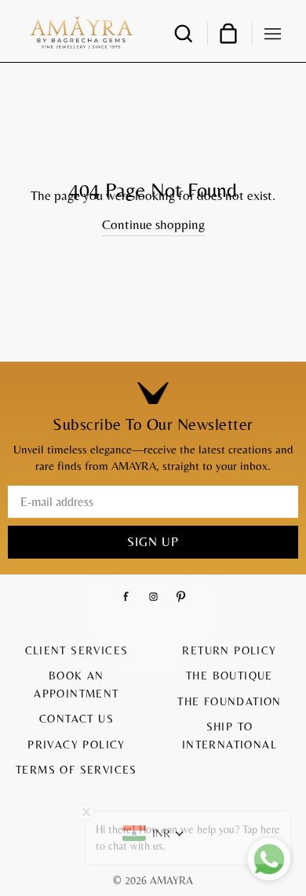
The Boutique (229, 675)
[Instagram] (153, 597)
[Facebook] (126, 597)
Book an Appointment (76, 684)
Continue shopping (153, 224)
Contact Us (76, 718)
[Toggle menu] (273, 32)
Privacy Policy (76, 744)
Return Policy (229, 650)
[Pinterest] (181, 597)
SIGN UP (153, 541)
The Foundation (229, 701)
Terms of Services (76, 769)
